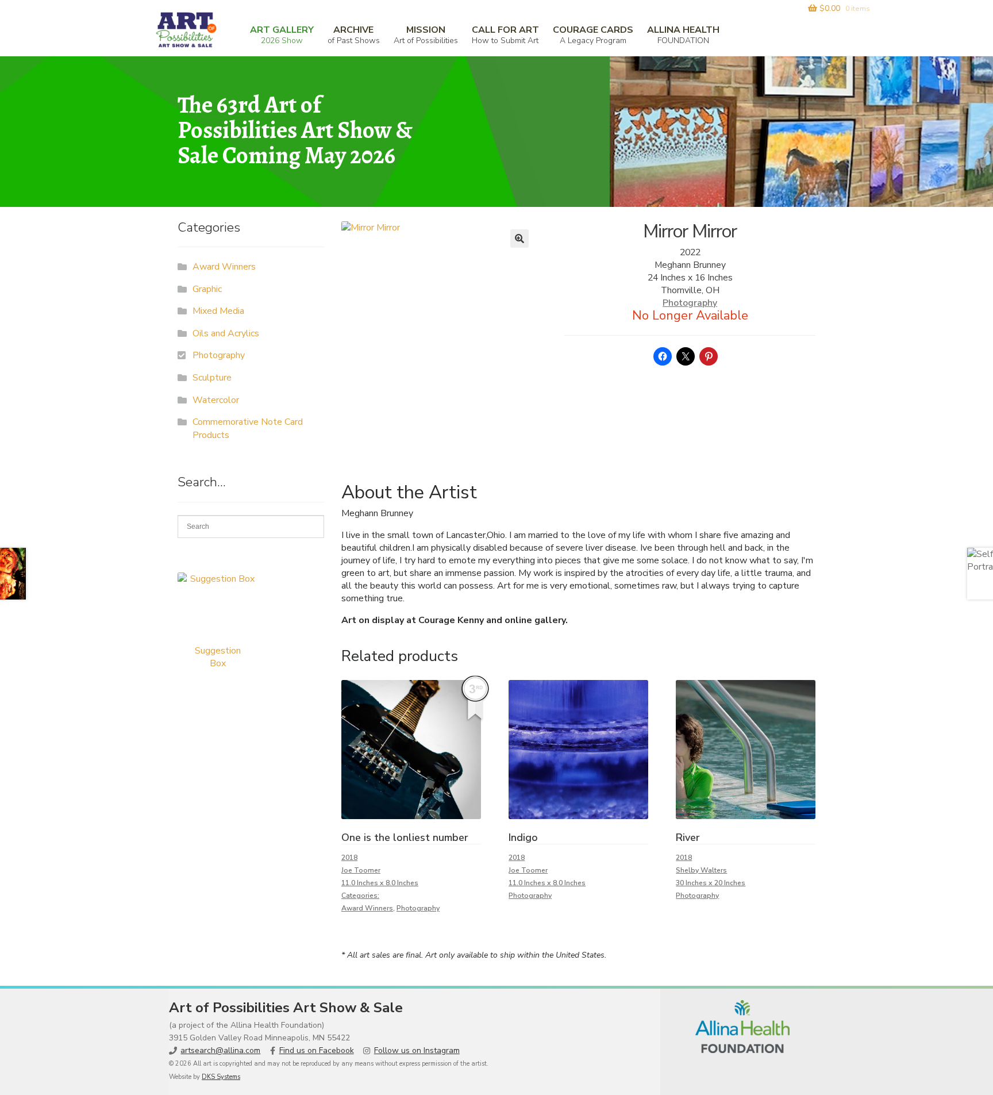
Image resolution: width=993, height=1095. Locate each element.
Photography (690, 303)
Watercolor (216, 400)
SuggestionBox (218, 657)
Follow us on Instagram (417, 1050)
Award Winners (367, 908)
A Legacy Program (593, 35)
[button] (519, 238)
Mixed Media (218, 311)
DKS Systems (221, 1077)
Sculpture (212, 377)
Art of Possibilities (426, 35)
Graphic (207, 289)
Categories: (360, 895)
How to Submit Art (505, 35)
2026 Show (282, 35)
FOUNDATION (683, 35)
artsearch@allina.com (220, 1050)
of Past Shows (354, 35)
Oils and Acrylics (226, 333)
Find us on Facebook (316, 1050)
